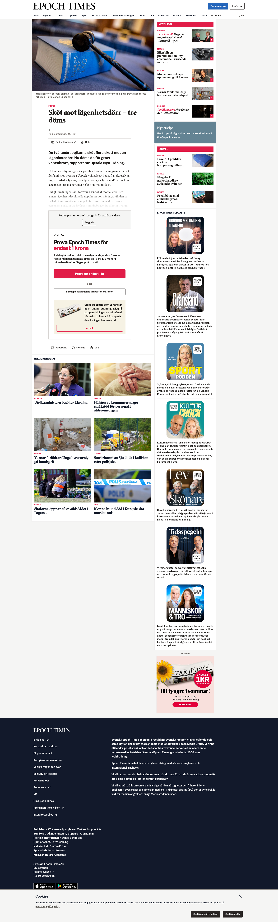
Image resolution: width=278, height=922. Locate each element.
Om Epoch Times (43, 801)
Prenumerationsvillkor (46, 807)
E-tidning (38, 739)
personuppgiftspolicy (47, 906)
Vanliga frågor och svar (47, 766)
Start (36, 15)
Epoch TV (163, 15)
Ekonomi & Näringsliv (124, 15)
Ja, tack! (89, 328)
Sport (85, 15)
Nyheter (47, 15)
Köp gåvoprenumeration (47, 760)
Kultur (143, 15)
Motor (203, 15)
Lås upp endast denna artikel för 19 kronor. (89, 291)
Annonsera (39, 787)
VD (35, 794)
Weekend (190, 15)
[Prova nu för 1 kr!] (185, 684)
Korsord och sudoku (45, 746)
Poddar (177, 15)
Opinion (73, 15)
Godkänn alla (232, 914)
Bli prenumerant (42, 753)
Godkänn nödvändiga (205, 914)
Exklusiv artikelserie (45, 773)
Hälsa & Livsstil (100, 15)
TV (152, 15)
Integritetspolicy (43, 814)
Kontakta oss (41, 780)
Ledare (60, 15)
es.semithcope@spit (168, 137)
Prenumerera (218, 6)
